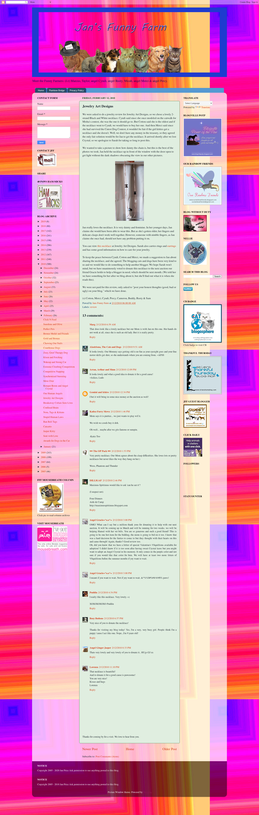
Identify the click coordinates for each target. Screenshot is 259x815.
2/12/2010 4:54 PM (107, 592)
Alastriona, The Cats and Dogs (106, 347)
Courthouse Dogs (51, 347)
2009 (43, 452)
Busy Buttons (96, 618)
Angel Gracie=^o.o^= (101, 520)
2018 (43, 226)
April (47, 306)
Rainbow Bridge (57, 90)
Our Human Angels (52, 393)
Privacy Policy (77, 90)
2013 (43, 249)
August (47, 287)
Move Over (48, 381)
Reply (92, 337)
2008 (43, 457)
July (46, 291)
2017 (43, 230)
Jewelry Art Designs (53, 398)
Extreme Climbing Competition (59, 366)
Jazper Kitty (49, 431)
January (48, 446)
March (47, 310)
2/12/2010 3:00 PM (122, 520)
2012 (43, 254)
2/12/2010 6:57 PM (113, 618)
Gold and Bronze (51, 338)
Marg (92, 324)
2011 (43, 259)
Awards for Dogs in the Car (56, 440)
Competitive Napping (53, 371)
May (46, 301)
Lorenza (94, 667)
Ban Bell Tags (50, 421)
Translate (205, 107)
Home (41, 90)
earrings (171, 246)
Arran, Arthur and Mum (102, 369)
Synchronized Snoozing (54, 376)
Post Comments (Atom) (107, 756)
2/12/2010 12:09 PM (126, 369)
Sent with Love (50, 436)
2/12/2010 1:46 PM (120, 411)
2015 (43, 240)
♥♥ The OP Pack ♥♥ (100, 451)
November (49, 272)
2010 (43, 264)
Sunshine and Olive (52, 324)
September (49, 282)
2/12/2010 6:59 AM (106, 324)
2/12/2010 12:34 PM (120, 392)
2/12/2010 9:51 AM (132, 347)
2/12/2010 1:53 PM (121, 451)
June (46, 296)
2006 (43, 466)
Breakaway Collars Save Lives (58, 402)
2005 (43, 471)
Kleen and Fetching (52, 357)
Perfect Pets (49, 329)
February (48, 315)
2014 (43, 245)
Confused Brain (50, 407)
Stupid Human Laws (53, 417)
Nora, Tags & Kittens (53, 412)
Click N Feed (49, 319)
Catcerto (47, 426)
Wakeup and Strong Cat (54, 362)
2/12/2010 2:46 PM (112, 480)
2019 (43, 221)
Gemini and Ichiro (99, 392)
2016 (43, 235)
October (48, 277)
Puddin (93, 592)
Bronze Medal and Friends (56, 333)
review (93, 307)
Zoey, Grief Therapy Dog (55, 352)
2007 (43, 462)
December (49, 268)
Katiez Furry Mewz (100, 411)
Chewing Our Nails (52, 343)
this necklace (104, 246)
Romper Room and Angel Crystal (55, 387)
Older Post (169, 749)
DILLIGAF (96, 480)
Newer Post (90, 749)
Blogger (147, 792)
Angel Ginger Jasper (100, 647)
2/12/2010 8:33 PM (121, 647)
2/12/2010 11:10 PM (109, 667)
